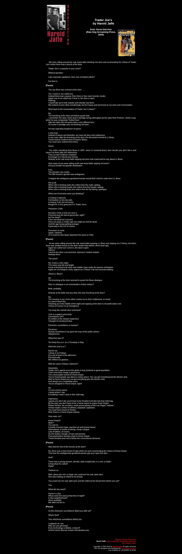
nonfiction (115, 541)
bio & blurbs (126, 543)
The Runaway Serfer (128, 548)
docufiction (124, 541)
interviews (132, 541)
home (134, 543)
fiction (108, 541)
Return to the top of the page (125, 539)
